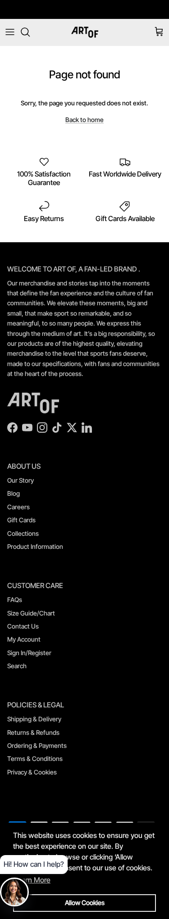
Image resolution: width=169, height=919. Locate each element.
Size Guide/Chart (31, 613)
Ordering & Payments (37, 745)
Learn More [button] (32, 879)
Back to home (84, 119)
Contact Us (23, 626)
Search (17, 666)
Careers (18, 507)
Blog (13, 493)
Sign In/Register (29, 652)
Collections (23, 533)
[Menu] (10, 32)
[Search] (30, 32)
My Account (24, 639)
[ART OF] (84, 32)
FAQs (14, 599)
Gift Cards (21, 520)
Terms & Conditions (35, 758)
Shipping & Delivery (34, 719)
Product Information (35, 546)
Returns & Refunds (33, 732)
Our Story (20, 480)
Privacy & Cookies (32, 772)
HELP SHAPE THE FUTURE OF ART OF (84, 12)
